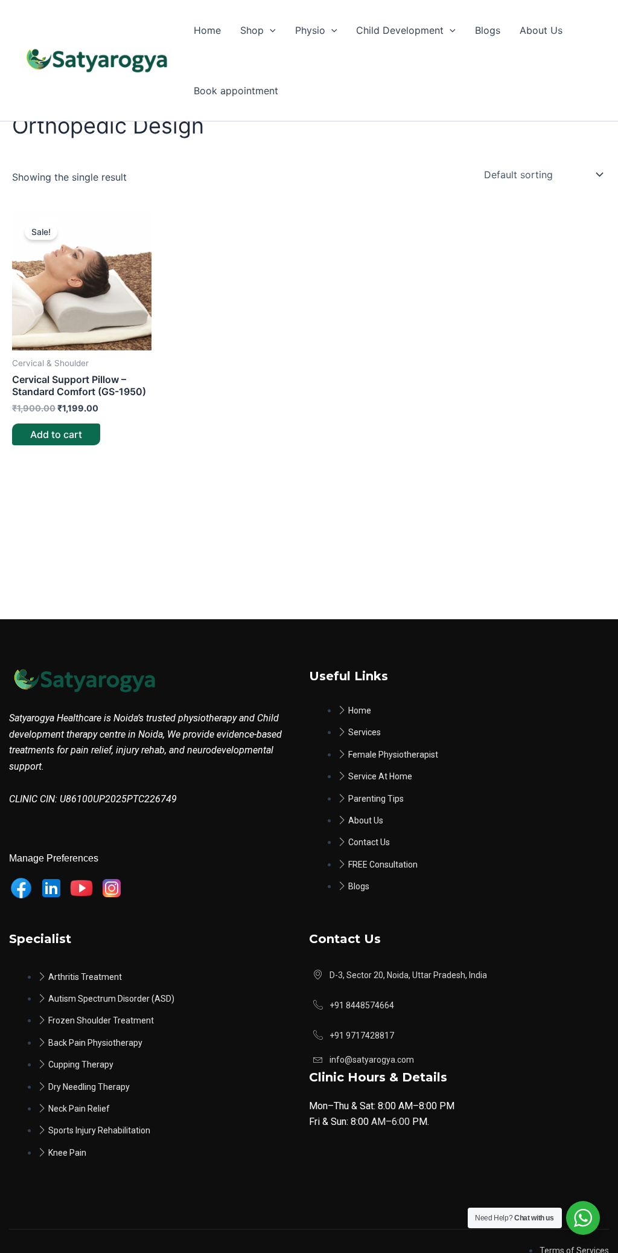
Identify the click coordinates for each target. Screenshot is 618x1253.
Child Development (400, 30)
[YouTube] (81, 888)
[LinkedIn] (51, 888)
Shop (252, 30)
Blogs (487, 30)
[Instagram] (112, 888)
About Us (541, 30)
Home (207, 30)
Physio (310, 30)
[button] (270, 30)
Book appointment (236, 91)
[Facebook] (21, 888)
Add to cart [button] (56, 434)
